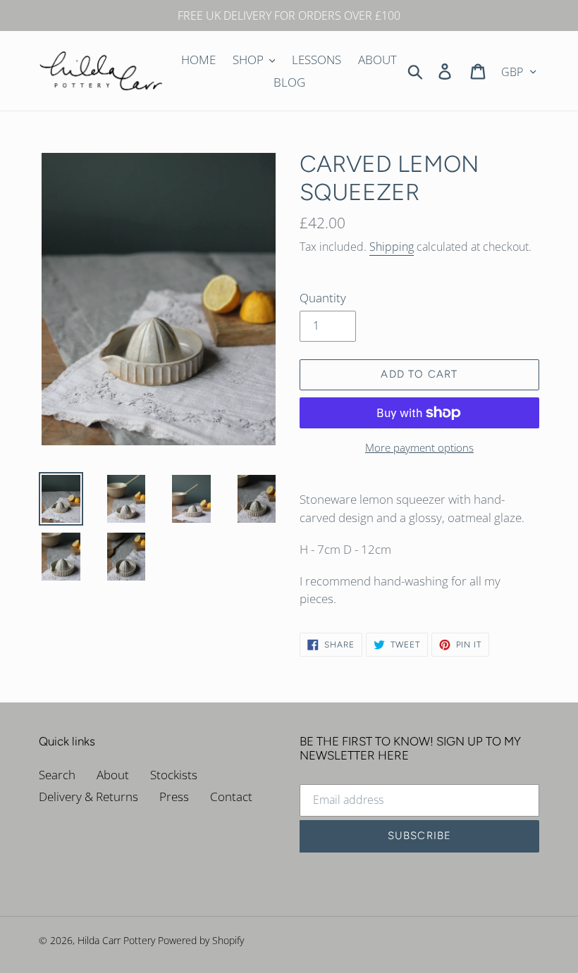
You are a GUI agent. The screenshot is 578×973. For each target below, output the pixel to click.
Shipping (391, 246)
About (113, 775)
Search (57, 775)
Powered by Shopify (201, 940)
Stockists (173, 775)
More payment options (419, 447)
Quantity (323, 298)
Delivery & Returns (88, 796)
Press (174, 796)
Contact (231, 796)
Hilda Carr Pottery (116, 940)
